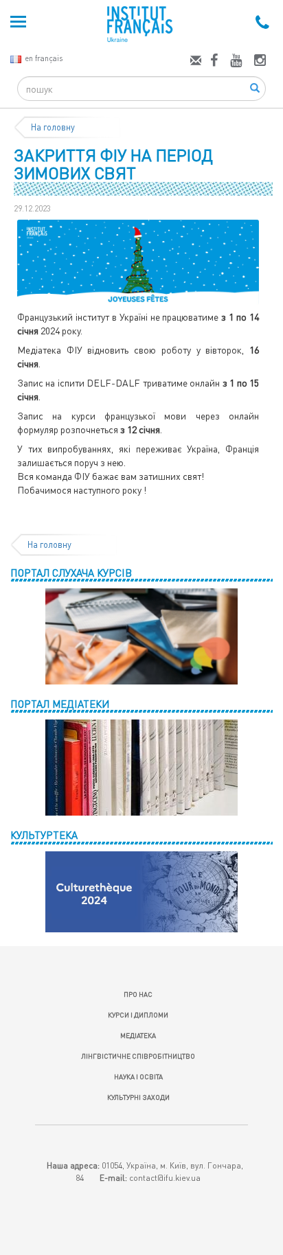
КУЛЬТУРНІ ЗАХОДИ (138, 1097)
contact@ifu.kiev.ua (165, 1178)
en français (44, 58)
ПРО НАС (138, 994)
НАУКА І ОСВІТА (138, 1076)
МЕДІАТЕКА (138, 1035)
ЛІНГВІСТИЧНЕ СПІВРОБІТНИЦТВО (138, 1056)
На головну (53, 127)
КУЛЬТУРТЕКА (44, 835)
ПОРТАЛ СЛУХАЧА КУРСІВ (71, 572)
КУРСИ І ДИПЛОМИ (138, 1015)
